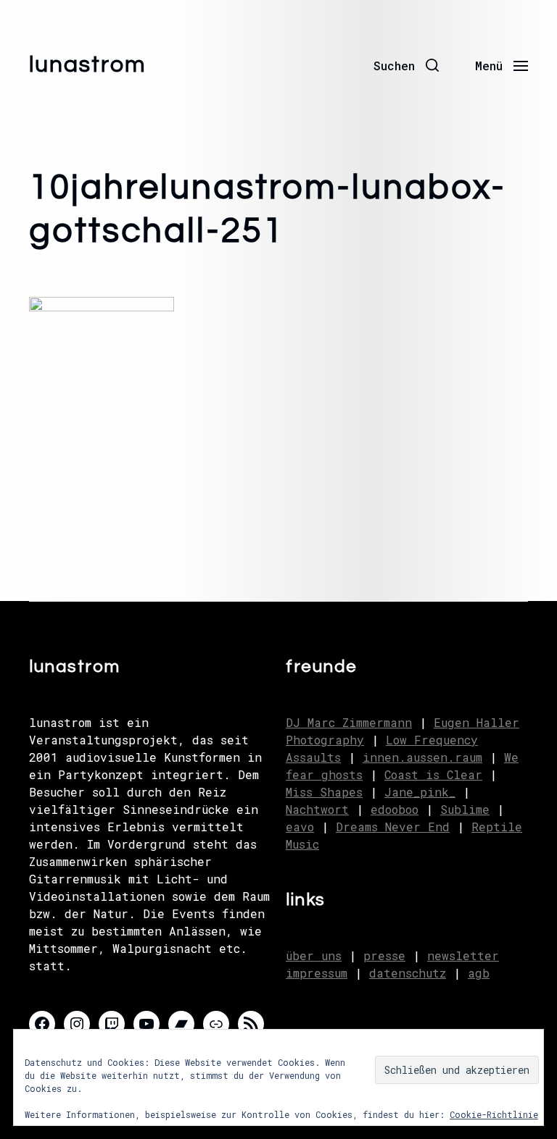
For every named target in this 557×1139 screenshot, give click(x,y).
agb (479, 972)
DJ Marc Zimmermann (349, 722)
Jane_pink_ (419, 791)
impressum (316, 972)
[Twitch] (112, 1024)
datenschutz (407, 972)
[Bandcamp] (181, 1024)
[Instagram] (77, 1024)
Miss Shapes (324, 791)
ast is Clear (439, 774)
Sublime (465, 809)
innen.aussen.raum (422, 757)
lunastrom (88, 65)
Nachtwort (317, 809)
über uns (314, 955)
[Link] (216, 1024)
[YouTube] (146, 1024)
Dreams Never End (393, 826)
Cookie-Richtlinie (494, 1114)
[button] (406, 65)
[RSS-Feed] (251, 1024)
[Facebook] (42, 1024)
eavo (300, 826)
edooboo (394, 809)
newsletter (463, 955)
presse (384, 955)
